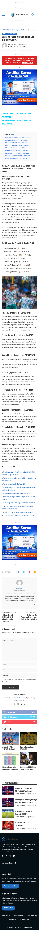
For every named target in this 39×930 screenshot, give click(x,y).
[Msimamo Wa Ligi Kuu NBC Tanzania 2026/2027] (8, 813)
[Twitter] (24, 572)
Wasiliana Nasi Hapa (10, 886)
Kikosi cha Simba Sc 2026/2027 (22, 824)
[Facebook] (18, 572)
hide (12, 134)
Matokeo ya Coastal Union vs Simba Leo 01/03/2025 (19, 512)
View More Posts (19, 590)
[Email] (34, 572)
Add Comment (23, 44)
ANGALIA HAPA (27, 63)
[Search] (36, 14)
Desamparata (19, 588)
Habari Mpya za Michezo (9, 33)
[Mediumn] (24, 704)
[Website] (34, 605)
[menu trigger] (4, 14)
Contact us (18, 698)
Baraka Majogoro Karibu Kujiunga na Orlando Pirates (19, 503)
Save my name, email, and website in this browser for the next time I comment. (20, 681)
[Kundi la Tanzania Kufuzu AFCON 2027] (28, 738)
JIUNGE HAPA (8, 908)
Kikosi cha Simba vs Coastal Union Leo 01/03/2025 (19, 516)
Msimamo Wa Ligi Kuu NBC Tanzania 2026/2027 (24, 812)
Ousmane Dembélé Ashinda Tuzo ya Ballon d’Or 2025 (28, 768)
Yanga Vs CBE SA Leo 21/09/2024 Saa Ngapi (8, 748)
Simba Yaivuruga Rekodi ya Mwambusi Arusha (17, 493)
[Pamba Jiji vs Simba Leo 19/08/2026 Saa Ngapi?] (8, 790)
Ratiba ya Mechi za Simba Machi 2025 (14, 484)
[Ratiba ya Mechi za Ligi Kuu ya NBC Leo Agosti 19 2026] (8, 802)
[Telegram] (21, 704)
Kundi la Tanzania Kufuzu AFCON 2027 (27, 748)
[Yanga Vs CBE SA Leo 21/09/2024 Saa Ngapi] (10, 738)
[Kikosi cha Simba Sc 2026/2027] (8, 825)
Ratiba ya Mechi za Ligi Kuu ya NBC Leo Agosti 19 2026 (26, 801)
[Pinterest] (29, 572)
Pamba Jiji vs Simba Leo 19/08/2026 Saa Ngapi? (23, 789)
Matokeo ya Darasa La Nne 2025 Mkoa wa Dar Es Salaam (10, 768)
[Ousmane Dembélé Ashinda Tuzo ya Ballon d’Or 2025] (28, 758)
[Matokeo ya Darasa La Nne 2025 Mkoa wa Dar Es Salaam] (10, 758)
